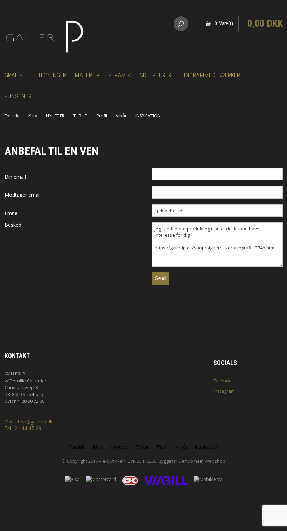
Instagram (224, 391)
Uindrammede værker (210, 75)
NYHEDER (55, 116)
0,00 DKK (265, 23)
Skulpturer (156, 75)
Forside (12, 116)
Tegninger (52, 75)
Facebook (224, 381)
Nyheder (119, 446)
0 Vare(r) (224, 23)
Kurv (32, 116)
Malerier (87, 75)
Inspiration (206, 446)
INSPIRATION (148, 116)
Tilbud (143, 446)
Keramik (119, 75)
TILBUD (80, 116)
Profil (102, 116)
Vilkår (121, 116)
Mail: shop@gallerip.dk (28, 422)
